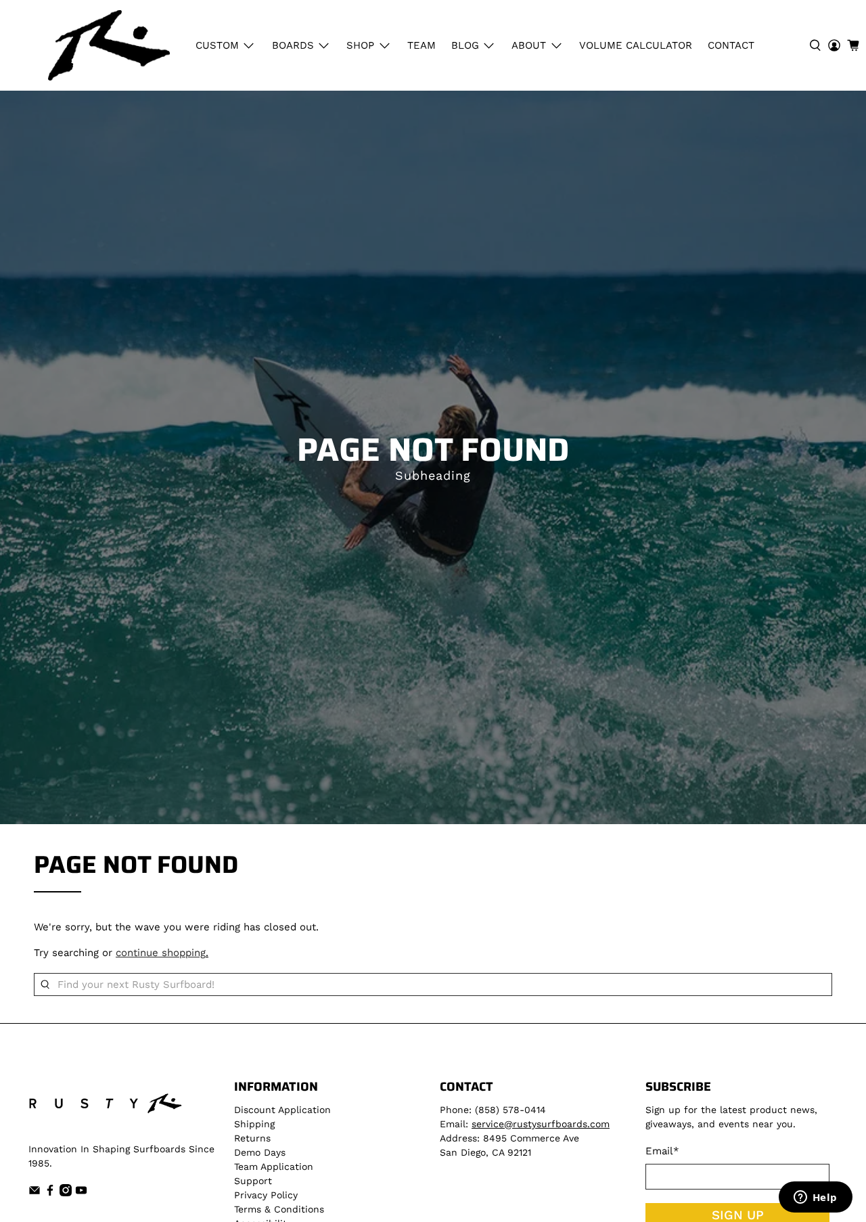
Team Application (273, 1166)
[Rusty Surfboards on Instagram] (66, 1192)
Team (421, 45)
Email (662, 1151)
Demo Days (260, 1152)
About (528, 45)
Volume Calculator (635, 45)
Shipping (254, 1123)
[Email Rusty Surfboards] (34, 1192)
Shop (360, 45)
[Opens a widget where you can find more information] (815, 1198)
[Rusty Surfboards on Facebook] (50, 1192)
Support (253, 1180)
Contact (731, 45)
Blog (465, 45)
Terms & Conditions (279, 1209)
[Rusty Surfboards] (109, 45)
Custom (217, 45)
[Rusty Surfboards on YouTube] (81, 1192)
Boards (293, 45)
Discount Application (282, 1109)
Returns (252, 1138)
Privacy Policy (266, 1195)
